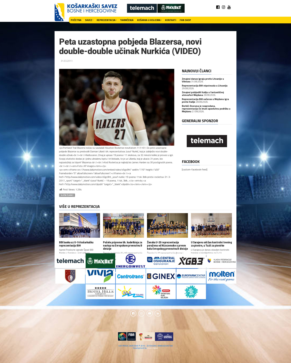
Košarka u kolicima (149, 20)
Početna (76, 20)
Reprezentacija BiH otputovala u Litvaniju (204, 85)
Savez (88, 20)
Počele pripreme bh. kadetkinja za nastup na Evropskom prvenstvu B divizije (122, 245)
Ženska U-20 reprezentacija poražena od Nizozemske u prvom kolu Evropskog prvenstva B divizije (167, 245)
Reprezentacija (106, 20)
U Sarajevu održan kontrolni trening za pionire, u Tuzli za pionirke (211, 244)
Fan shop (185, 20)
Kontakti (170, 20)
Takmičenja (127, 20)
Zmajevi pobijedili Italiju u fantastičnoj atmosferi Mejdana (203, 93)
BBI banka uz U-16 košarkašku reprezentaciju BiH (76, 244)
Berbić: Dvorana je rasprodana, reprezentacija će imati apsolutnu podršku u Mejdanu (206, 108)
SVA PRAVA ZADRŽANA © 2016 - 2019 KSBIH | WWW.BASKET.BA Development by (145, 346)
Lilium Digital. (152, 347)
